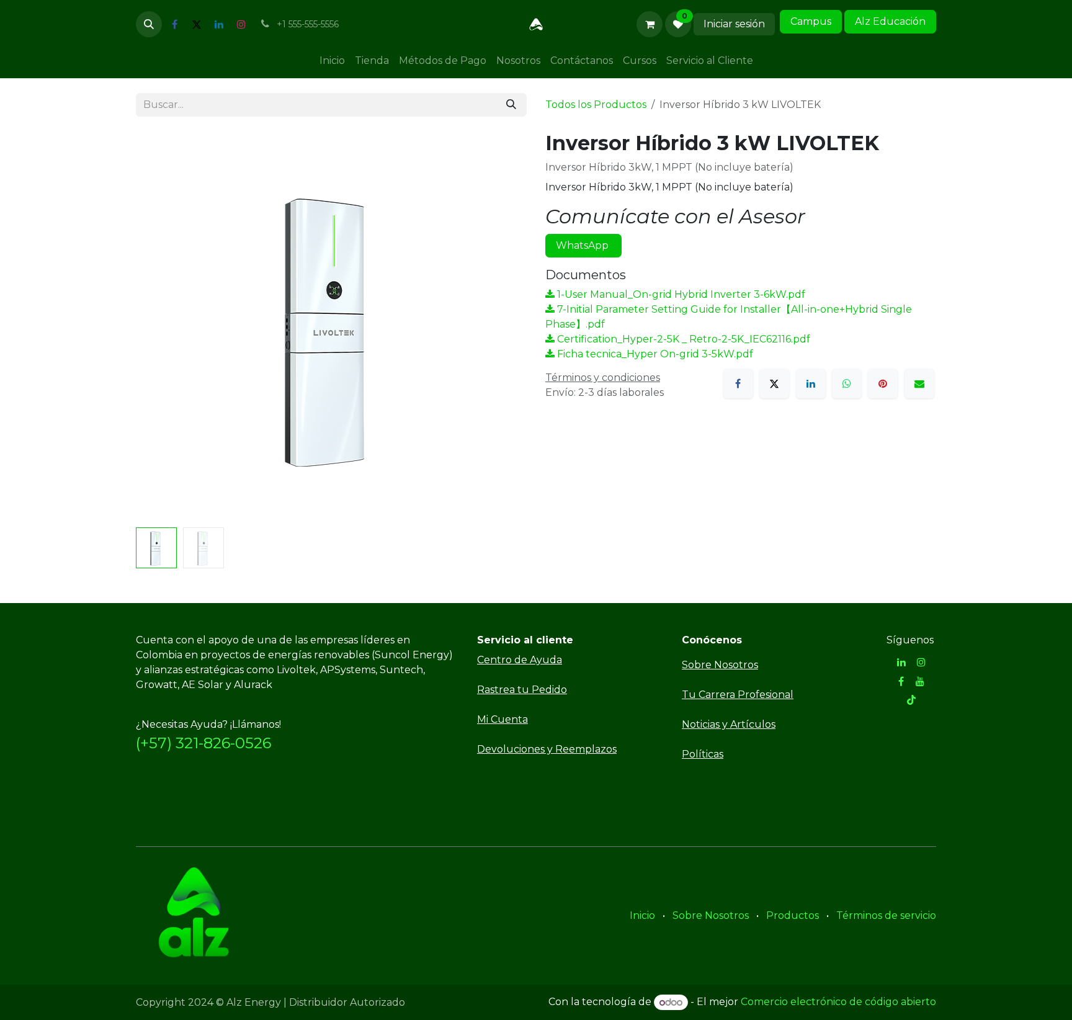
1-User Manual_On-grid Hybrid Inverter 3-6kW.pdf (680, 294)
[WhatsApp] (847, 383)
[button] (149, 24)
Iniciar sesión (734, 24)
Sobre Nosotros (710, 915)
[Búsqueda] (511, 105)
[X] (197, 24)
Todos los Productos (595, 104)
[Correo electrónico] (919, 383)
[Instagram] (241, 24)
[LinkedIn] (219, 24)
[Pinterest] (883, 383)
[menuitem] (332, 60)
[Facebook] (174, 24)
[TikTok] (911, 699)
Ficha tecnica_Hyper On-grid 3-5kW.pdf (654, 354)
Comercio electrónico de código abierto (838, 1002)
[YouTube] (920, 681)
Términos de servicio (886, 915)
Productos (792, 915)
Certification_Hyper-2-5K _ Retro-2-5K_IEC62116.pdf (682, 339)
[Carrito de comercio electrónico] (649, 24)
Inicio (642, 915)
